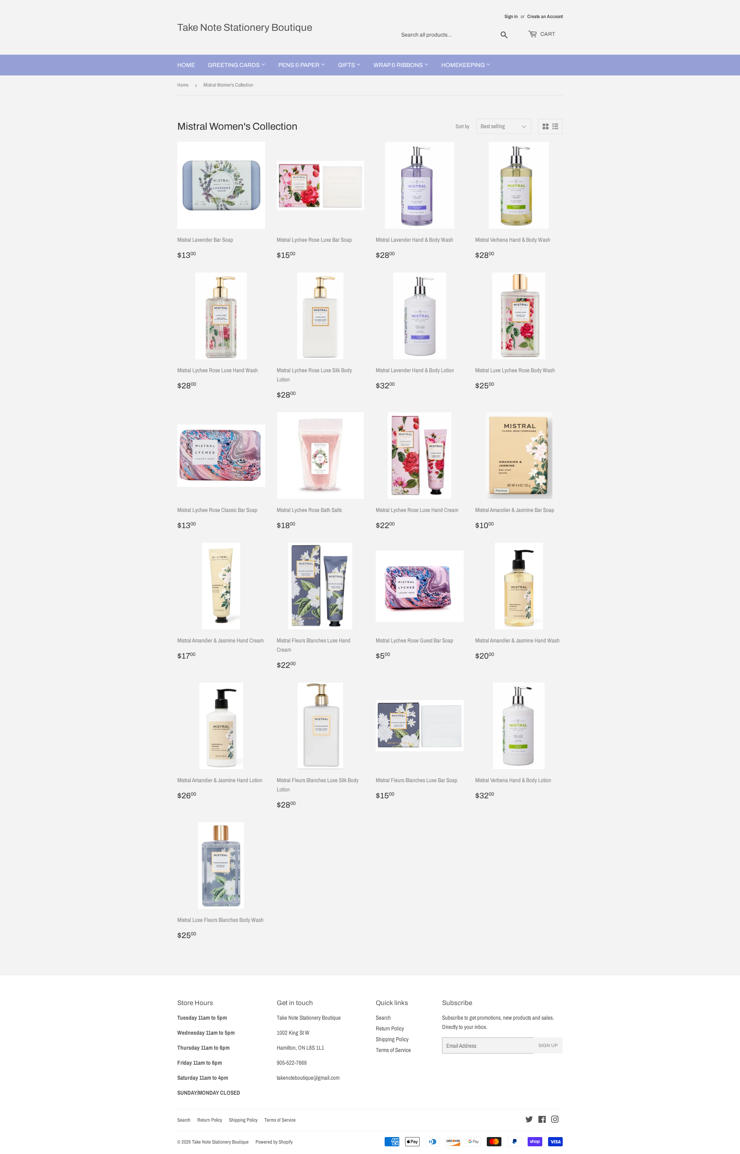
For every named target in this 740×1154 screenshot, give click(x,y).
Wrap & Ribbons (398, 65)
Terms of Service (393, 1050)
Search (383, 1018)
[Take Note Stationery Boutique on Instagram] (555, 1120)
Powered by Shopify (274, 1142)
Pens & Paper (299, 65)
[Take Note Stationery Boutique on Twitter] (529, 1120)
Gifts (347, 65)
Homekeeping (463, 65)
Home (186, 65)
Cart (547, 34)
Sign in (511, 16)
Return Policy (390, 1028)
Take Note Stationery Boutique (244, 27)
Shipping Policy (392, 1039)
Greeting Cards (234, 65)
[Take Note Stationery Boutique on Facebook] (542, 1120)
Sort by (462, 126)
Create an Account (545, 16)
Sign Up (548, 1045)
